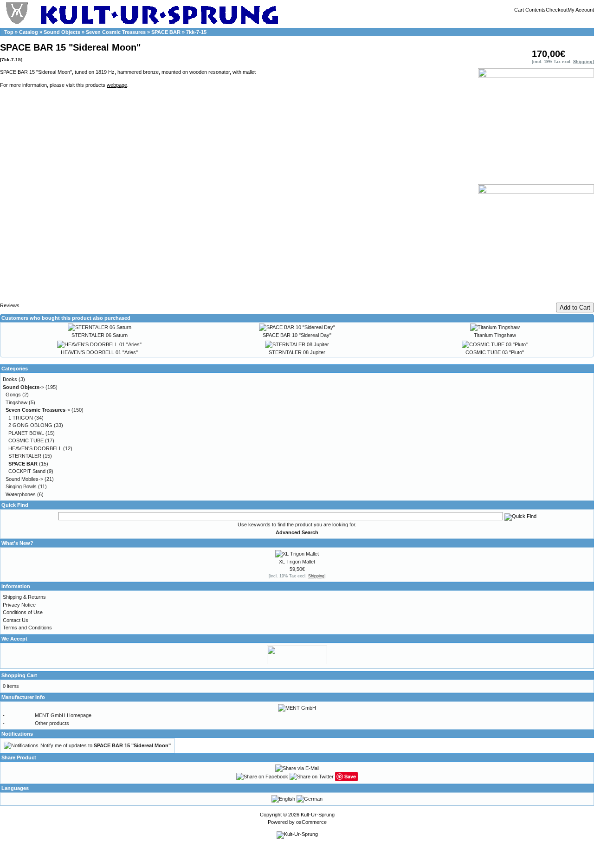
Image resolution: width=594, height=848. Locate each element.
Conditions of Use (23, 612)
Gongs (13, 394)
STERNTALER (24, 456)
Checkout (557, 10)
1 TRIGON (20, 418)
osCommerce (311, 822)
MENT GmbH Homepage (63, 715)
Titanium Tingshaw (495, 335)
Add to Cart (575, 307)
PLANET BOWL (26, 433)
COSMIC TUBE (26, 440)
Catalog (28, 32)
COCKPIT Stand (26, 471)
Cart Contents (530, 10)
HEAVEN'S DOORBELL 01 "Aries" (99, 352)
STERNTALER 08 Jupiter (297, 352)
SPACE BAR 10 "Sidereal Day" (297, 335)
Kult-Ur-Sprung (318, 814)
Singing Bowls (21, 486)
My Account (581, 10)
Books (10, 379)
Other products (52, 723)
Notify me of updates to (105, 745)
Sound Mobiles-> (24, 479)
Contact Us (15, 620)
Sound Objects (62, 32)
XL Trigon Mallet (297, 561)
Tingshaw (16, 402)
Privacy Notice (19, 605)
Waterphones (21, 494)
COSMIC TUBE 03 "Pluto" (494, 352)
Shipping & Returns (24, 597)
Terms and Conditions (27, 627)
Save (350, 776)
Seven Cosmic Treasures (116, 32)
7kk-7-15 (196, 32)
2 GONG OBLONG (30, 425)
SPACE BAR (166, 32)
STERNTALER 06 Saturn (99, 335)
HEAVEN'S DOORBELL (35, 448)
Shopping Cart (19, 675)
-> (23, 387)
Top (8, 32)
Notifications (17, 734)
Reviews (9, 305)
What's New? (17, 543)
